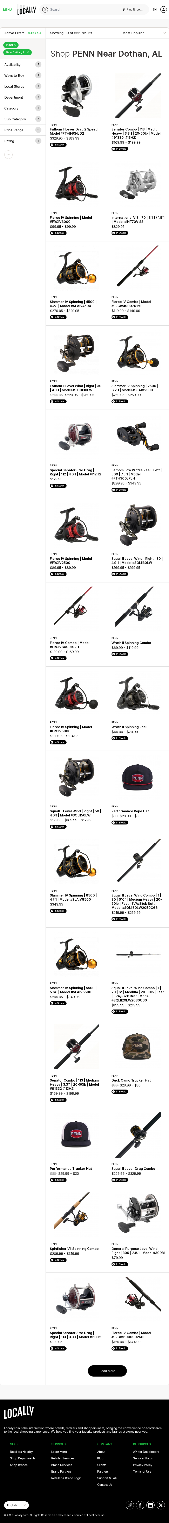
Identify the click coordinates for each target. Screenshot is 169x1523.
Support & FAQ (107, 1478)
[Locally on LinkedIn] (150, 1505)
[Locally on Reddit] (130, 1505)
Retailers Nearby (21, 1451)
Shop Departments (22, 1458)
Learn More (59, 1451)
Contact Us (104, 1484)
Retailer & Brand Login (66, 1478)
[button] (23, 64)
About (101, 1451)
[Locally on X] (161, 1505)
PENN (9, 45)
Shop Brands (19, 1465)
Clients (101, 1465)
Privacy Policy (142, 1465)
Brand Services (61, 1465)
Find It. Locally (136, 9)
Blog (100, 1458)
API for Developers (146, 1451)
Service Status (143, 1458)
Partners (103, 1471)
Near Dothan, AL (16, 52)
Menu (7, 9)
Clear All (34, 33)
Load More (107, 1371)
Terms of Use (142, 1471)
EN (155, 9)
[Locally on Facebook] (140, 1505)
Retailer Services (62, 1458)
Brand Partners (61, 1471)
